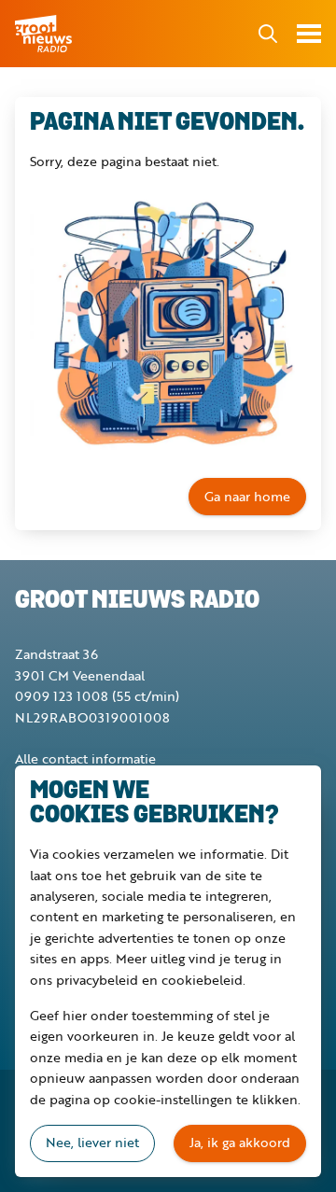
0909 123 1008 (61, 696)
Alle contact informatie (85, 758)
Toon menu (309, 33)
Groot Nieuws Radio (45, 33)
